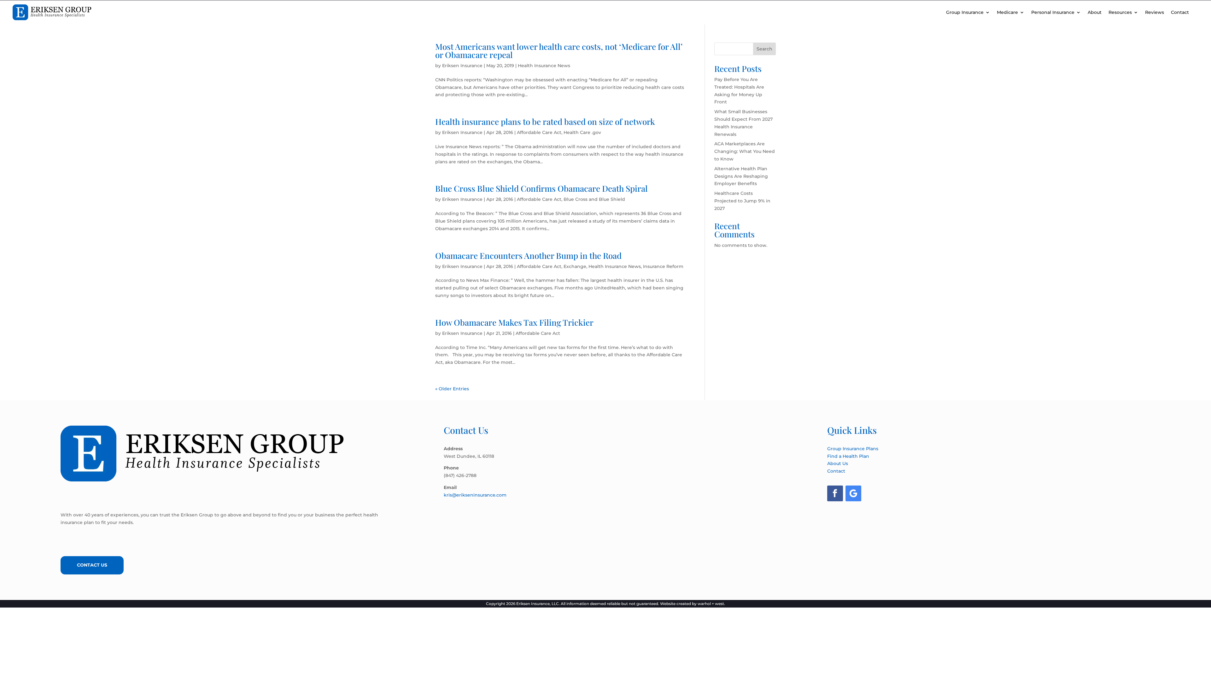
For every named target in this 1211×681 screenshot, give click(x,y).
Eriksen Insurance (462, 65)
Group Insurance (965, 12)
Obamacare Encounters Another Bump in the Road (528, 255)
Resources (1120, 12)
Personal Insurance (1052, 12)
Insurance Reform (663, 266)
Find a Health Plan (848, 456)
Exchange (575, 266)
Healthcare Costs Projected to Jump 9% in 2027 (742, 200)
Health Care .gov (582, 132)
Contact (1180, 12)
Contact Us (92, 565)
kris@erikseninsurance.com (475, 495)
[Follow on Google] (853, 493)
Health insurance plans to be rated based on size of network (545, 121)
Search (764, 49)
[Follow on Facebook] (835, 493)
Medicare (1007, 12)
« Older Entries (452, 389)
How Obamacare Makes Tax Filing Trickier (514, 322)
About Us (837, 463)
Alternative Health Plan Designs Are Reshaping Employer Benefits (741, 176)
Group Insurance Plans (852, 448)
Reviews (1154, 12)
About (1095, 12)
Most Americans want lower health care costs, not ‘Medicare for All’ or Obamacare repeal (558, 50)
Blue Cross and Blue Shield (594, 199)
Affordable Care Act (539, 132)
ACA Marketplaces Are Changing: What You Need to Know (744, 151)
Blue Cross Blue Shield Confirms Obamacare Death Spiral (541, 188)
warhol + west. (711, 603)
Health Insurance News (544, 65)
